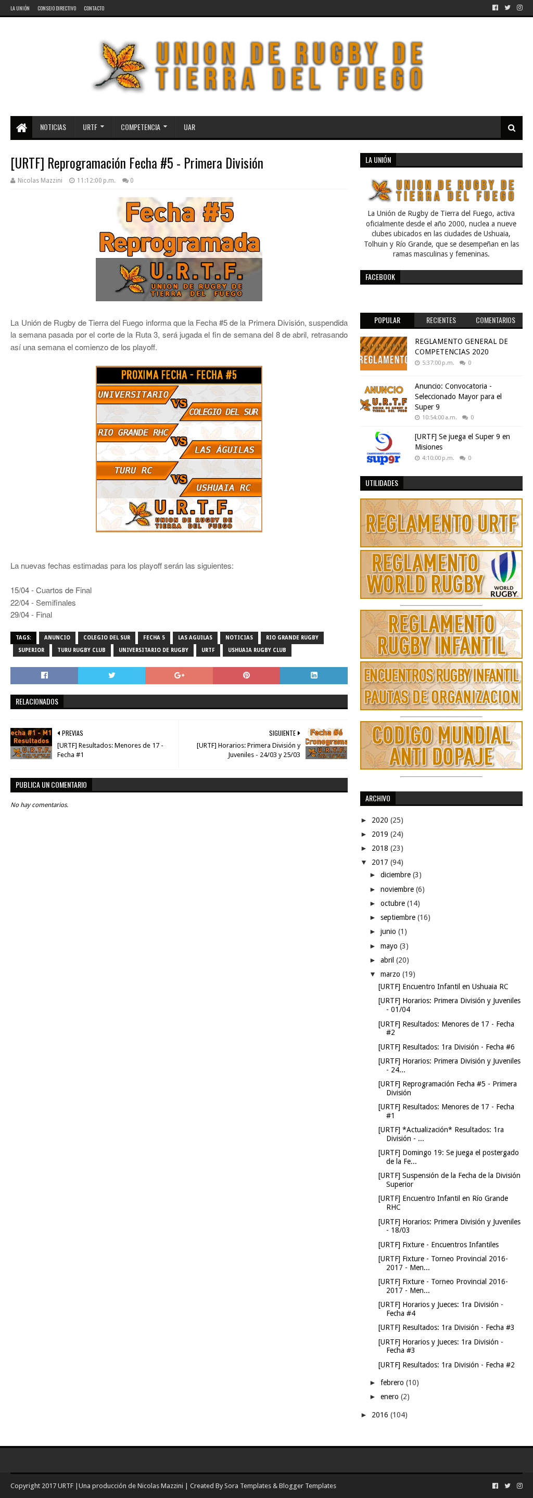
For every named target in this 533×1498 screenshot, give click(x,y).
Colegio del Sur (106, 638)
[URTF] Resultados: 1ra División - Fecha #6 (446, 1047)
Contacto (94, 8)
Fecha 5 (154, 638)
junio (389, 931)
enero (390, 1396)
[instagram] (519, 8)
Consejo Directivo (56, 8)
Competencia (140, 126)
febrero (393, 1382)
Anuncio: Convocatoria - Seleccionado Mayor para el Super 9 (458, 396)
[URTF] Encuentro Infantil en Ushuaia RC (443, 986)
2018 (381, 848)
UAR (189, 126)
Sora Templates (247, 1486)
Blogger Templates (307, 1486)
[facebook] (495, 8)
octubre (393, 903)
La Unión (20, 8)
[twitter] (507, 8)
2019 (381, 834)
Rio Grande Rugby (292, 638)
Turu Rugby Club (81, 650)
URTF (90, 126)
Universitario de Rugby (153, 650)
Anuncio (57, 638)
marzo (391, 974)
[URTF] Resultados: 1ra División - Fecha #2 (446, 1365)
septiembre (398, 917)
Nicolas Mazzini (160, 1486)
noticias (239, 638)
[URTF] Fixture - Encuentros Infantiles (438, 1244)
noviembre (398, 889)
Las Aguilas (195, 638)
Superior (31, 650)
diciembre (396, 874)
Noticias (53, 126)
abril (388, 960)
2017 (381, 862)
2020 (381, 820)
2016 (381, 1415)
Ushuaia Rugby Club (257, 650)
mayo (390, 946)
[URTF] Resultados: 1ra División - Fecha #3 (446, 1327)
